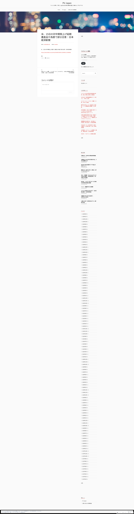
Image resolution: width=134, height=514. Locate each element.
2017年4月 (84, 471)
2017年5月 (84, 469)
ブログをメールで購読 (85, 51)
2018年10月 (84, 425)
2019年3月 (84, 412)
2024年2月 (84, 267)
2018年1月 (84, 448)
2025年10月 (84, 221)
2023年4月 (84, 288)
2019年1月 (84, 418)
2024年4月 (84, 265)
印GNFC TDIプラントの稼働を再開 (88, 133)
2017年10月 (84, 456)
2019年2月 (84, 415)
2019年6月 (84, 405)
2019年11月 (84, 392)
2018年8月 (84, 430)
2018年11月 (84, 423)
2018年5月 (84, 438)
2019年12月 (84, 390)
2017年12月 (84, 451)
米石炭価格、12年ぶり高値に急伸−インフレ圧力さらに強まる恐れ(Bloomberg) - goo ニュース (89, 111)
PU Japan (67, 2)
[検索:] (89, 73)
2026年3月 (84, 214)
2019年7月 (84, 402)
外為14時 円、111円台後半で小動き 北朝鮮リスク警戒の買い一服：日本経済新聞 (88, 126)
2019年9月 (84, 397)
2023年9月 (84, 275)
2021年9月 (84, 336)
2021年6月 (84, 344)
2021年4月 (84, 349)
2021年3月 (84, 351)
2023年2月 (84, 293)
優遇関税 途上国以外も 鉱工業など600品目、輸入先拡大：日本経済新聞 (88, 122)
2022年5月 (84, 316)
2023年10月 (84, 272)
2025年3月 (84, 239)
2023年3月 (84, 290)
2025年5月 (84, 234)
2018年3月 (84, 443)
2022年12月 (84, 298)
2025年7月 (84, 229)
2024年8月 (84, 254)
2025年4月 (84, 237)
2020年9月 (84, 367)
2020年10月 (84, 364)
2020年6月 (84, 374)
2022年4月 (84, 318)
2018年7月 (84, 433)
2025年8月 (84, 226)
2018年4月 (84, 441)
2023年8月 (84, 277)
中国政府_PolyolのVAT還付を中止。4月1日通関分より (88, 160)
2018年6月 (84, 435)
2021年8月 (84, 339)
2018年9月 (84, 428)
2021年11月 (84, 331)
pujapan (56, 44)
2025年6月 (84, 231)
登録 (83, 63)
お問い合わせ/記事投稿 (72, 9)
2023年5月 (84, 285)
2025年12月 (84, 219)
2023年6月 (84, 282)
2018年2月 (84, 446)
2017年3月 (84, 474)
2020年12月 (84, 359)
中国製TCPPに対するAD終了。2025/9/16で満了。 (87, 196)
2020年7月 (84, 372)
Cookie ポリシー (23, 512)
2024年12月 (84, 247)
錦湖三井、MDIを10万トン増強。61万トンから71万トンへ (89, 170)
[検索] (95, 73)
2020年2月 (84, 384)
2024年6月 (84, 260)
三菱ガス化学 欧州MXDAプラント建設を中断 (88, 201)
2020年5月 (84, 377)
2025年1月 (84, 244)
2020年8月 (84, 369)
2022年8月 (84, 308)
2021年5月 (84, 346)
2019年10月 (84, 395)
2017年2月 (84, 476)
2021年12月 (84, 328)
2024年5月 (84, 262)
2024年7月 (84, 257)
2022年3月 (84, 321)
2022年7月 (84, 310)
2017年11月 (84, 453)
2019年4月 (84, 410)
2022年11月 (84, 300)
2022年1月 (84, 326)
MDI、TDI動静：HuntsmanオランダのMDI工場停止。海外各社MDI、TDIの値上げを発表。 (88, 176)
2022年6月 (84, 313)
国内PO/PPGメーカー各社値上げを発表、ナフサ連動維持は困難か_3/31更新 (88, 106)
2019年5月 (84, 407)
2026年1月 (84, 216)
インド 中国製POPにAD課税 (87, 186)
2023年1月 (84, 295)
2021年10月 (84, 333)
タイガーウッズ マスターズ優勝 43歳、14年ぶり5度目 (88, 101)
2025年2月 (84, 242)
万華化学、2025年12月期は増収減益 (88, 155)
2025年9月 (84, 224)
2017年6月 (84, 466)
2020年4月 (84, 379)
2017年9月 (84, 458)
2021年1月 (84, 356)
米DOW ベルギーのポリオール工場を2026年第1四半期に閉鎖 (89, 182)
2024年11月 (84, 249)
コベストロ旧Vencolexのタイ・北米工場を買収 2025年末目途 (89, 191)
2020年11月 (84, 361)
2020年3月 (84, 382)
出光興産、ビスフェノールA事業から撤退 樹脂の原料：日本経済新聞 (89, 130)
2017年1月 (84, 479)
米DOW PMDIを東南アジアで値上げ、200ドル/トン (88, 165)
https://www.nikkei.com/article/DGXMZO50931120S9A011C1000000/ (56, 52)
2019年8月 (84, 400)
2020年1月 (84, 387)
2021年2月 (84, 354)
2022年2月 (84, 323)
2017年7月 (84, 463)
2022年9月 (84, 305)
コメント (70, 92)
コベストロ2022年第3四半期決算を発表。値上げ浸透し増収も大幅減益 (88, 94)
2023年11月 (84, 270)
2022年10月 (84, 303)
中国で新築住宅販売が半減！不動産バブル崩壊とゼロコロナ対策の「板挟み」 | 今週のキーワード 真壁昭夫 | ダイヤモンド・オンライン (89, 116)
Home (59, 9)
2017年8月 (84, 461)
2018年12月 (84, 420)
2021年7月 (84, 341)
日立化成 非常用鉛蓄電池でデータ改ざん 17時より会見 (88, 98)
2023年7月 (84, 280)
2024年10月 (84, 252)
